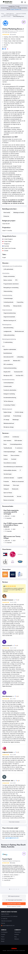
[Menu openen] (25, 2)
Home (2, 13)
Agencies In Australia (21, 13)
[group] (14, 867)
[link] (22, 2)
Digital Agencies (10, 13)
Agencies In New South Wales (10, 15)
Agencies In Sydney (6, 16)
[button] (24, 22)
